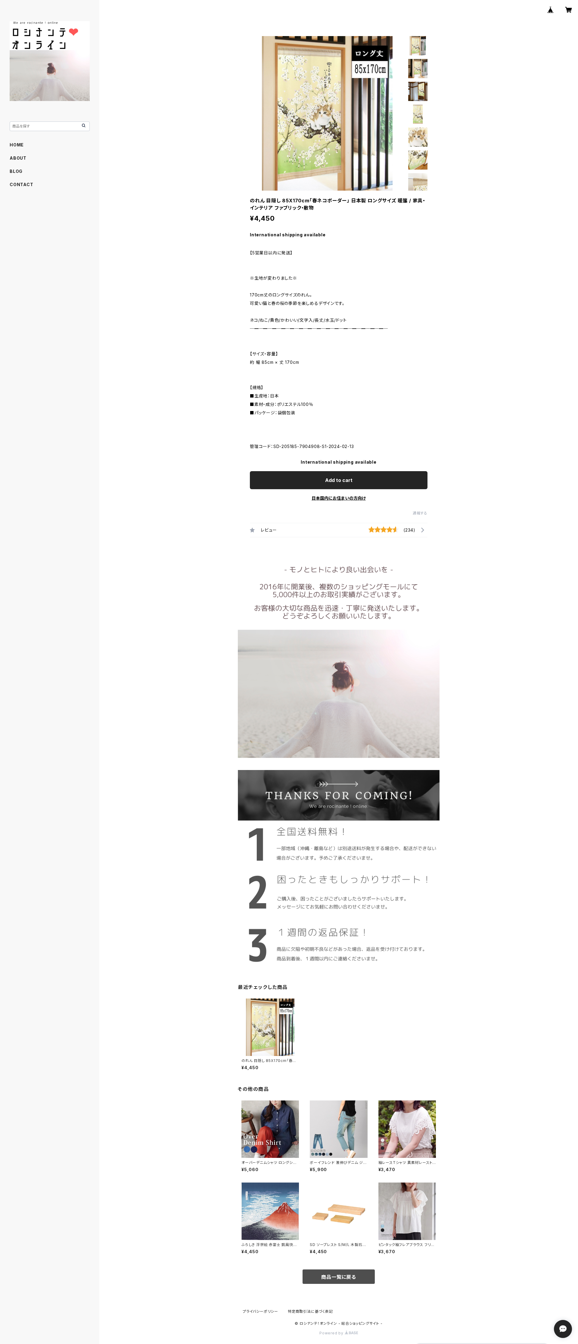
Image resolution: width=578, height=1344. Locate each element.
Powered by (332, 1333)
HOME (17, 144)
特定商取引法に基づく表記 (310, 1311)
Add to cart (339, 480)
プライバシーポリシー (260, 1311)
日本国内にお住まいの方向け (339, 498)
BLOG (16, 171)
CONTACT (21, 184)
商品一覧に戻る (338, 1277)
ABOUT (18, 158)
